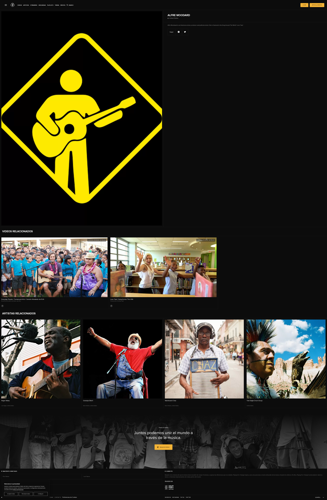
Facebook (168, 497)
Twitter (188, 497)
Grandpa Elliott (88, 400)
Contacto (57, 497)
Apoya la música (164, 447)
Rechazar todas (26, 493)
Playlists (50, 5)
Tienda (57, 5)
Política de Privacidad (18, 489)
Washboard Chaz (170, 400)
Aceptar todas (11, 493)
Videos (19, 5)
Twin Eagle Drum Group (254, 400)
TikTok (182, 497)
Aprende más (169, 481)
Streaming (33, 5)
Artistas (26, 5)
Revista (62, 5)
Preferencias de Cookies (69, 497)
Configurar (40, 493)
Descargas (42, 5)
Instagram (175, 497)
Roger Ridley (5, 400)
